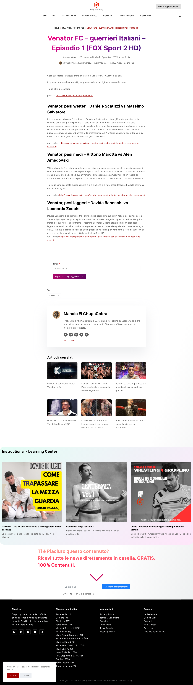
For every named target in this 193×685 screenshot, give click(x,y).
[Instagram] (28, 631)
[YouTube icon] (81, 335)
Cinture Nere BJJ (89, 16)
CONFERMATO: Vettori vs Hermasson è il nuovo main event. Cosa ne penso (94, 424)
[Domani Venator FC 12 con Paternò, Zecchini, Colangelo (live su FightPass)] (96, 370)
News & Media (63, 652)
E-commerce (145, 16)
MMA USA (61, 649)
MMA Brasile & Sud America (69, 638)
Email (56, 264)
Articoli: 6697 (69, 340)
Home (44, 16)
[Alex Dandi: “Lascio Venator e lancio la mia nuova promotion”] (131, 407)
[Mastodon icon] (87, 335)
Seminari (60, 659)
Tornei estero (62, 662)
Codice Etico (150, 617)
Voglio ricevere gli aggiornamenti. (69, 276)
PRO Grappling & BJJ (66, 655)
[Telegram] (41, 631)
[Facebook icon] (66, 335)
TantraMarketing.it (125, 680)
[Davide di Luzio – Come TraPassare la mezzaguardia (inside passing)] (32, 492)
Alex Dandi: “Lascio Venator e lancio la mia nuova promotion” (130, 424)
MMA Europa (62, 642)
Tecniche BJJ (108, 16)
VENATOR (54, 295)
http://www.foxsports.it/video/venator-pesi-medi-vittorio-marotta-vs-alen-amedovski (102, 195)
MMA (55, 16)
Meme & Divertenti (65, 628)
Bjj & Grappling (69, 16)
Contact (148, 621)
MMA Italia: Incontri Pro (123, 63)
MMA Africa (61, 631)
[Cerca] (180, 16)
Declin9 (26, 675)
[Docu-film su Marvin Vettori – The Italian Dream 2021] (62, 407)
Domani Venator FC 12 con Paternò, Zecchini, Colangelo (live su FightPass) (95, 387)
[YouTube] (35, 631)
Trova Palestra (127, 16)
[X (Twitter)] (21, 631)
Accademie (61, 614)
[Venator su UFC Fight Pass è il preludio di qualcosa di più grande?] (131, 370)
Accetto (13, 675)
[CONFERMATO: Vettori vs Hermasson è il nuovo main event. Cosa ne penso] (96, 407)
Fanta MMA (61, 624)
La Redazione (150, 614)
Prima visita (105, 624)
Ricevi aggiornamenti (168, 6)
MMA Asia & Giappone (67, 635)
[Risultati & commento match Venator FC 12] (62, 370)
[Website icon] (76, 335)
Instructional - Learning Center (29, 451)
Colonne (60, 617)
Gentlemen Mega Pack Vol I (79, 526)
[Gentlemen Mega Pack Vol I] (96, 492)
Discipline (60, 621)
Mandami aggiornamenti (116, 586)
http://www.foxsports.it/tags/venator (74, 95)
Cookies (104, 621)
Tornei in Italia (63, 666)
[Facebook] (14, 631)
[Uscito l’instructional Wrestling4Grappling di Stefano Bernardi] (161, 492)
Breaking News (107, 631)
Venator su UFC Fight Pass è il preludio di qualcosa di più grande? (131, 387)
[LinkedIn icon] (71, 335)
